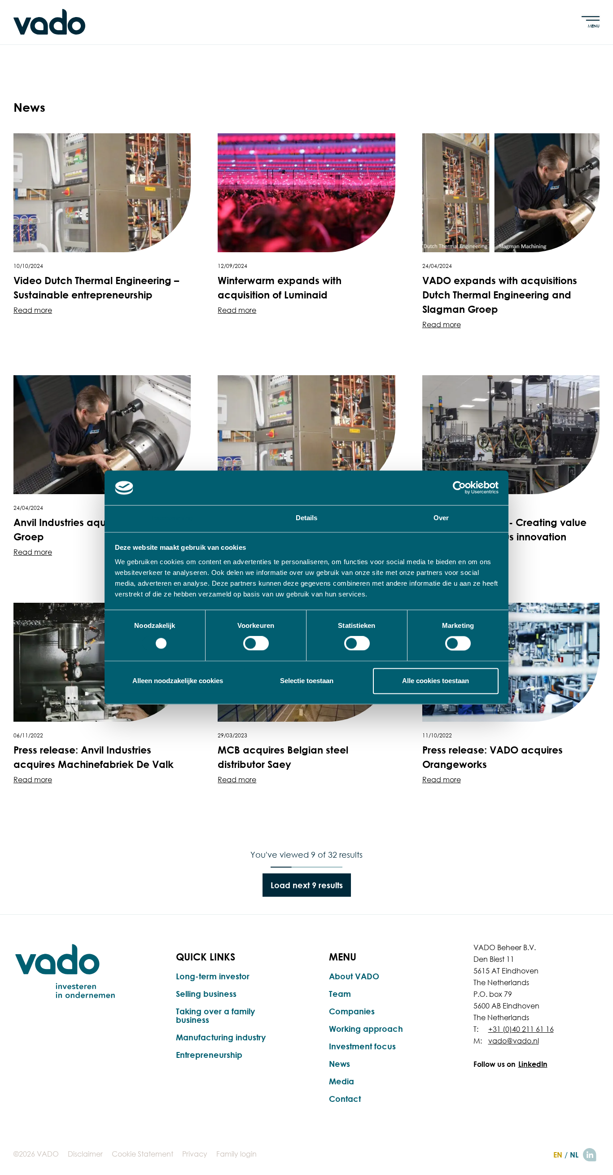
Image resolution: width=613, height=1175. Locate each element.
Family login (236, 1153)
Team (340, 994)
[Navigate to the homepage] (49, 22)
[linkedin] (589, 1155)
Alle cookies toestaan (435, 680)
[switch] (256, 643)
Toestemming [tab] (171, 518)
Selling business (206, 994)
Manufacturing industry (221, 1037)
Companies (352, 1011)
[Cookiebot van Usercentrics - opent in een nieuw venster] (459, 488)
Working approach (366, 1029)
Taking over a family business (215, 1015)
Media (341, 1081)
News (339, 1064)
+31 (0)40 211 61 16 (521, 1029)
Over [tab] (441, 518)
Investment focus (362, 1046)
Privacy (194, 1153)
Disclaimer (85, 1153)
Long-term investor (213, 976)
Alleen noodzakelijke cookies (177, 680)
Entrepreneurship (209, 1055)
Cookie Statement (142, 1153)
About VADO (354, 976)
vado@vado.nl (513, 1040)
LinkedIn (532, 1064)
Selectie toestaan (306, 680)
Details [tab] (307, 518)
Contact (345, 1099)
